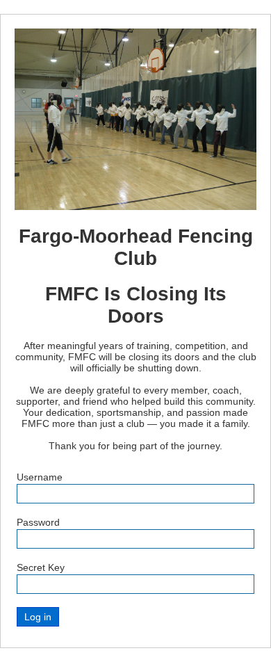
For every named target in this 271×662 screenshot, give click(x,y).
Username (40, 477)
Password (38, 522)
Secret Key (41, 567)
